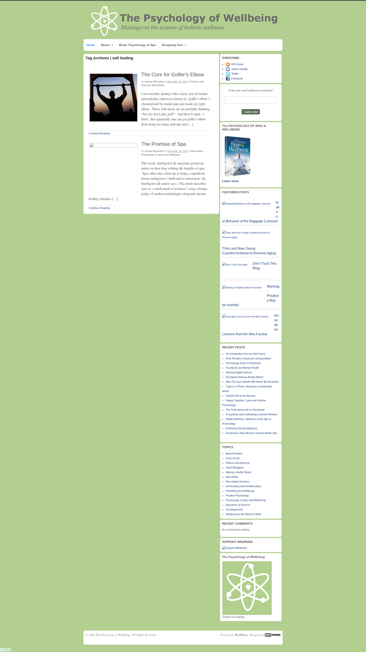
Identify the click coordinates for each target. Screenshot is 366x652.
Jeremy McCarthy (154, 81)
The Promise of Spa (163, 144)
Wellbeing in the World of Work (243, 514)
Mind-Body (158, 85)
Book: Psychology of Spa (137, 45)
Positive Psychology (237, 495)
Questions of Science (238, 504)
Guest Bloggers (235, 467)
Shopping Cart (172, 45)
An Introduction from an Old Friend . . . (247, 353)
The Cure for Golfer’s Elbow (172, 74)
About (105, 45)
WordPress (241, 635)
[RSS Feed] (228, 64)
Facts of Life (233, 458)
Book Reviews (234, 453)
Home (90, 45)
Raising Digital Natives (239, 372)
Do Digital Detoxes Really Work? (244, 377)
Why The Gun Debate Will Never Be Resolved (252, 381)
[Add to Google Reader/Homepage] (228, 69)
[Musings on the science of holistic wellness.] (184, 34)
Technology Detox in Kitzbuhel (243, 363)
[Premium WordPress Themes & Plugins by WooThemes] (272, 635)
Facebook (237, 78)
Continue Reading (99, 133)
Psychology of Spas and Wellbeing (160, 154)
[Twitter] (228, 73)
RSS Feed (237, 64)
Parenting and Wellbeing (240, 490)
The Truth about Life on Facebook (245, 409)
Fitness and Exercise (238, 463)
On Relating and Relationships (243, 486)
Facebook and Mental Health (242, 367)
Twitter (235, 73)
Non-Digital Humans (237, 481)
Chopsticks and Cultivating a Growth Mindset (251, 414)
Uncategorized (234, 509)
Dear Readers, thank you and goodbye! (248, 358)
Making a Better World (238, 472)
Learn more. (230, 181)
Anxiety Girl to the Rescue (240, 395)
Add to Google (239, 69)
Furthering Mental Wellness (241, 428)
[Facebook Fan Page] (228, 78)
